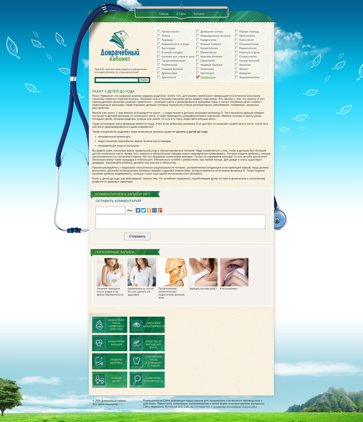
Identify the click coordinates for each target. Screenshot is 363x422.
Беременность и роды (175, 44)
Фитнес (243, 68)
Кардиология (208, 39)
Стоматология (248, 56)
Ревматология (248, 48)
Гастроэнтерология (173, 60)
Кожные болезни (210, 44)
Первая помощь (249, 31)
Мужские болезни (211, 56)
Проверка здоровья (116, 361)
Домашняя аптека (211, 31)
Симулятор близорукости (153, 380)
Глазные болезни (172, 68)
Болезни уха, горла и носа (178, 56)
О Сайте (181, 13)
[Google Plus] (160, 210)
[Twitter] (143, 210)
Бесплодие (168, 48)
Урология (245, 64)
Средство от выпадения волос (154, 344)
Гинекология (169, 64)
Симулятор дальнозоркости (154, 325)
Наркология (207, 60)
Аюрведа (167, 39)
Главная (163, 13)
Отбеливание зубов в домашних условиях (153, 361)
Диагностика (169, 73)
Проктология (247, 35)
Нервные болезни (211, 64)
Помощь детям (116, 380)
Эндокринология (249, 77)
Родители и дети (249, 52)
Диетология (169, 77)
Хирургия (245, 73)
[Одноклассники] (149, 210)
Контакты (199, 13)
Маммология (208, 52)
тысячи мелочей (249, 60)
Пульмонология (249, 44)
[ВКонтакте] (138, 210)
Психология (246, 39)
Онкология (207, 68)
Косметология (209, 48)
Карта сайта (250, 406)
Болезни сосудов (172, 52)
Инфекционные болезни (215, 35)
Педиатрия (207, 77)
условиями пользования (227, 406)
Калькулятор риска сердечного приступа (116, 325)
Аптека (166, 35)
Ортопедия (207, 73)
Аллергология (170, 31)
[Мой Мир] (154, 210)
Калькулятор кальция (116, 343)
